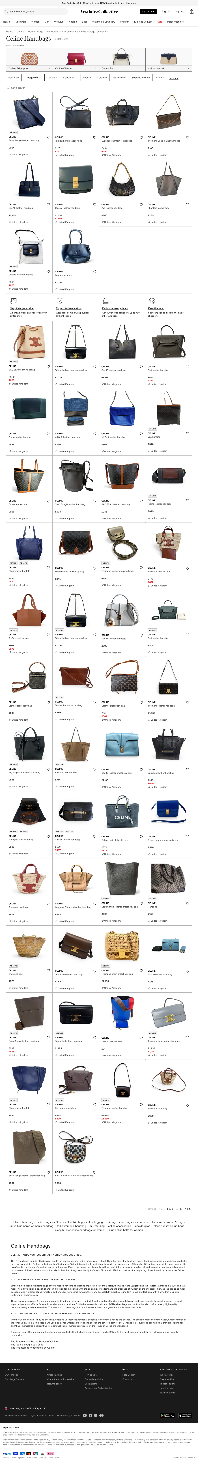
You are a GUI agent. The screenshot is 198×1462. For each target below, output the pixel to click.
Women (35, 21)
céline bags (44, 1222)
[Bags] (90, 22)
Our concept (11, 1374)
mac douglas (142, 1226)
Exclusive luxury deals (115, 308)
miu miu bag (97, 1226)
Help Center (129, 1374)
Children (124, 21)
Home (9, 31)
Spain (51, 1458)
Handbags (52, 31)
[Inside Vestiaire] (186, 22)
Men (47, 21)
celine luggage (95, 1222)
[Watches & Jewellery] (117, 22)
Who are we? (166, 1374)
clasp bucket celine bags (169, 1226)
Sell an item (148, 11)
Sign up (179, 11)
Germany (42, 1458)
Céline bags (150, 1264)
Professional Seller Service (98, 1388)
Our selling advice (94, 1379)
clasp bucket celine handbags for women (80, 1230)
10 (181, 1209)
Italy (57, 1458)
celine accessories (119, 1226)
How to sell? (91, 1374)
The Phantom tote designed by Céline (32, 1347)
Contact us (128, 1379)
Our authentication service (60, 1379)
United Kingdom (17, 1458)
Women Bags (35, 31)
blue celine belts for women (126, 1230)
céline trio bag (74, 1222)
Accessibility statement (16, 1415)
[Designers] (29, 22)
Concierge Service (14, 1379)
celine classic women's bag (166, 1222)
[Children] (132, 22)
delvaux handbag (22, 1222)
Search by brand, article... (23, 11)
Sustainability (167, 1379)
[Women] (42, 22)
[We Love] (66, 22)
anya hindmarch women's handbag (32, 1226)
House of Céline (104, 1326)
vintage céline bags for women (127, 1222)
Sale (159, 21)
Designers (20, 21)
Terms (51, 1415)
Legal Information (38, 1415)
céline (58, 1222)
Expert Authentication (69, 308)
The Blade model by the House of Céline (34, 1341)
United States (31, 1458)
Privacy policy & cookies (68, 1415)
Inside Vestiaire (175, 21)
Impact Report (167, 1383)
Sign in (166, 11)
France (6, 1458)
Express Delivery (143, 21)
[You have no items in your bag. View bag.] (191, 11)
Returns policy (54, 1383)
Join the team (167, 1388)
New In (7, 21)
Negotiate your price (22, 308)
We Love (58, 21)
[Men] (51, 22)
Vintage (72, 21)
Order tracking (54, 1374)
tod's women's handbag (71, 1226)
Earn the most (156, 308)
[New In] (13, 22)
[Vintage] (79, 22)
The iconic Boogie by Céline (27, 1344)
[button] (191, 11)
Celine (20, 31)
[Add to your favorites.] (48, 137)
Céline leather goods (55, 1292)
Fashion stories (167, 1392)
